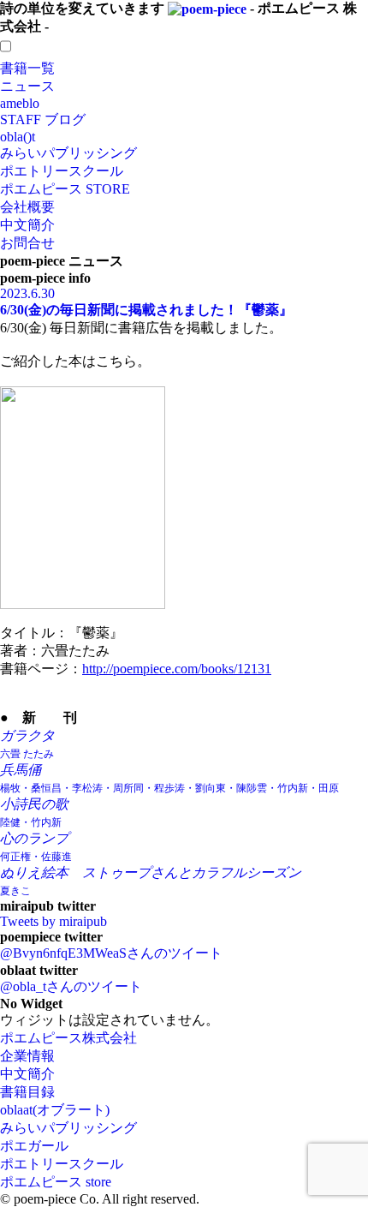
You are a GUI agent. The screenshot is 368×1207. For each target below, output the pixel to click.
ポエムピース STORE (65, 189)
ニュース (27, 86)
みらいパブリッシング (68, 153)
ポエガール (34, 1145)
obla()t (17, 136)
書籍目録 (27, 1092)
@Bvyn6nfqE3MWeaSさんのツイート (111, 953)
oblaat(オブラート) (55, 1109)
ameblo (19, 103)
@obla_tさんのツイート (71, 986)
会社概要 (27, 207)
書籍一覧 (27, 68)
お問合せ (27, 243)
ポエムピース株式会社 (68, 1038)
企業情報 (27, 1056)
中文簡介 (27, 225)
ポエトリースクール (61, 171)
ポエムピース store (55, 1181)
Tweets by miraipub (53, 921)
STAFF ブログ (43, 119)
